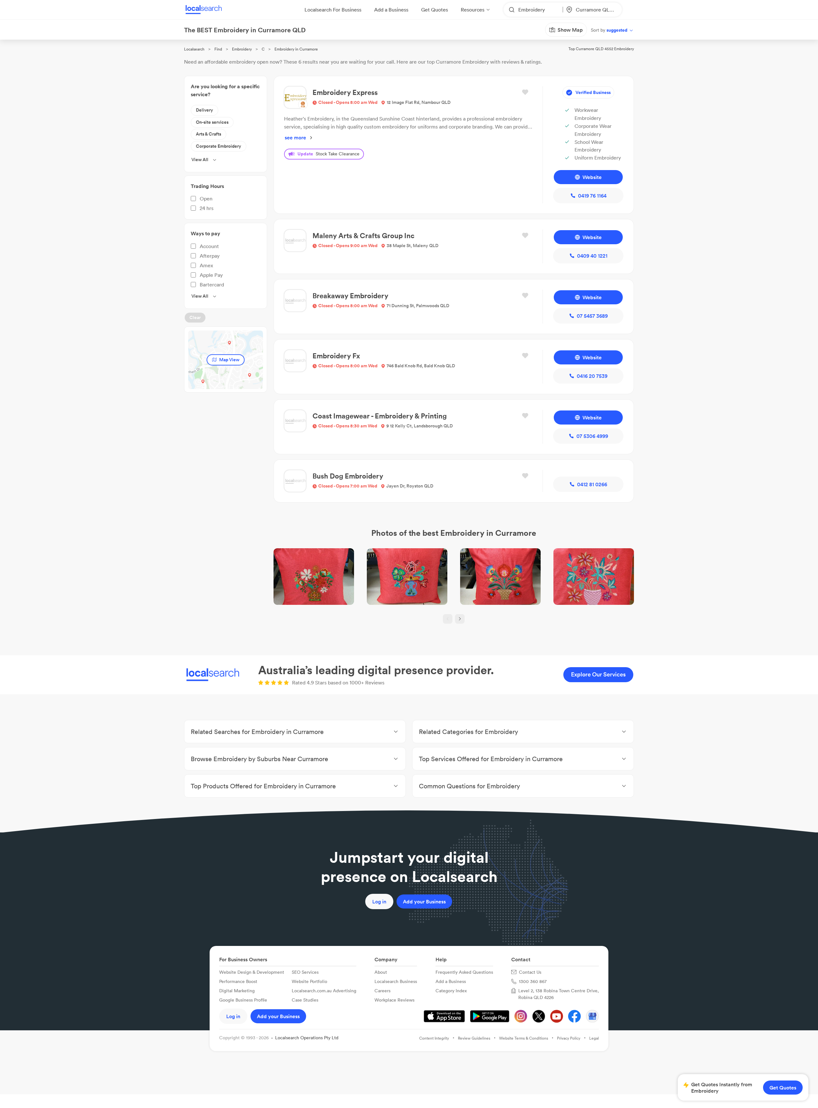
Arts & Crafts (208, 134)
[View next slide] (460, 619)
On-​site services (212, 122)
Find (218, 49)
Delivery (204, 110)
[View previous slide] (447, 619)
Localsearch (194, 49)
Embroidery (242, 49)
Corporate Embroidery (218, 146)
